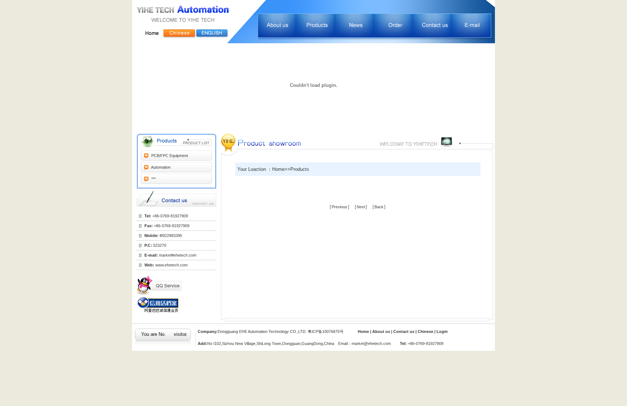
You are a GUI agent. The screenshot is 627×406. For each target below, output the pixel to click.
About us (381, 331)
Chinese (425, 331)
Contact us (404, 331)
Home (363, 331)
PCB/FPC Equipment (169, 155)
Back (379, 207)
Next (361, 207)
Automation (160, 167)
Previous (339, 207)
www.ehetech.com (171, 265)
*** (153, 179)
